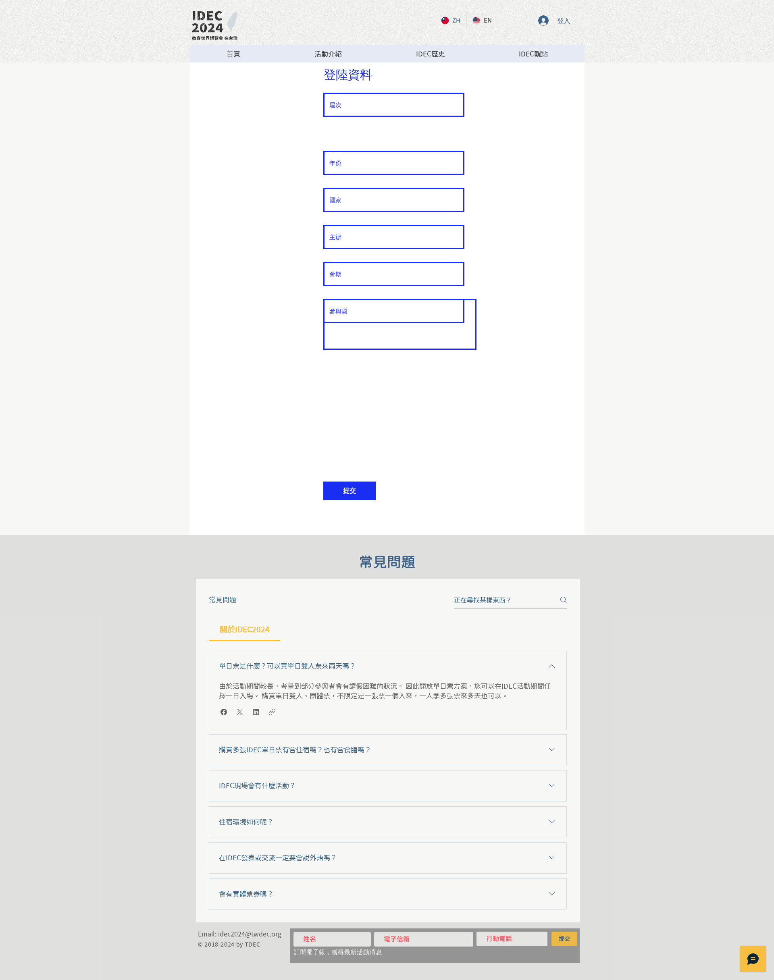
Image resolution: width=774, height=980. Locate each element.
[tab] (244, 629)
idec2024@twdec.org (249, 934)
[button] (224, 712)
